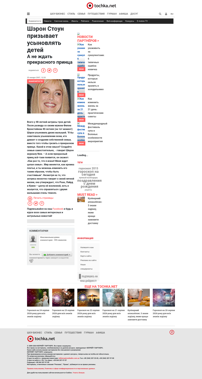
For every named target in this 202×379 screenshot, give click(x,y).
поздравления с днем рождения (89, 183)
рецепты (88, 190)
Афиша (123, 13)
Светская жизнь (61, 21)
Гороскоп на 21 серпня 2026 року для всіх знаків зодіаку (113, 313)
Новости (47, 21)
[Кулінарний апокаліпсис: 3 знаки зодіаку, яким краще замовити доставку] (81, 199)
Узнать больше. (79, 373)
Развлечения (98, 21)
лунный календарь (88, 178)
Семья (81, 13)
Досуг (134, 13)
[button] (166, 14)
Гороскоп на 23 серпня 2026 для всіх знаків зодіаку (63, 313)
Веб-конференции (114, 21)
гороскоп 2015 (88, 168)
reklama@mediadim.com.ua (69, 358)
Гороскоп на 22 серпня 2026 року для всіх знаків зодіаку (88, 313)
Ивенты (74, 21)
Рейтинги (85, 21)
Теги (80, 162)
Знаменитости (35, 21)
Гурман (112, 13)
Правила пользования (35, 369)
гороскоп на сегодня (88, 173)
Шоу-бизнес (57, 13)
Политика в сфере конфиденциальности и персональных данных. (70, 369)
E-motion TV (142, 21)
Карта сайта (85, 256)
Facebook (58, 208)
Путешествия (96, 13)
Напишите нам (87, 247)
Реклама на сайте (88, 260)
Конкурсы (129, 21)
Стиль (71, 13)
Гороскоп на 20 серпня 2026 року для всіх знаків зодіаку (164, 313)
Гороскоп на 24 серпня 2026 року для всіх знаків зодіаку (38, 313)
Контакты (84, 252)
